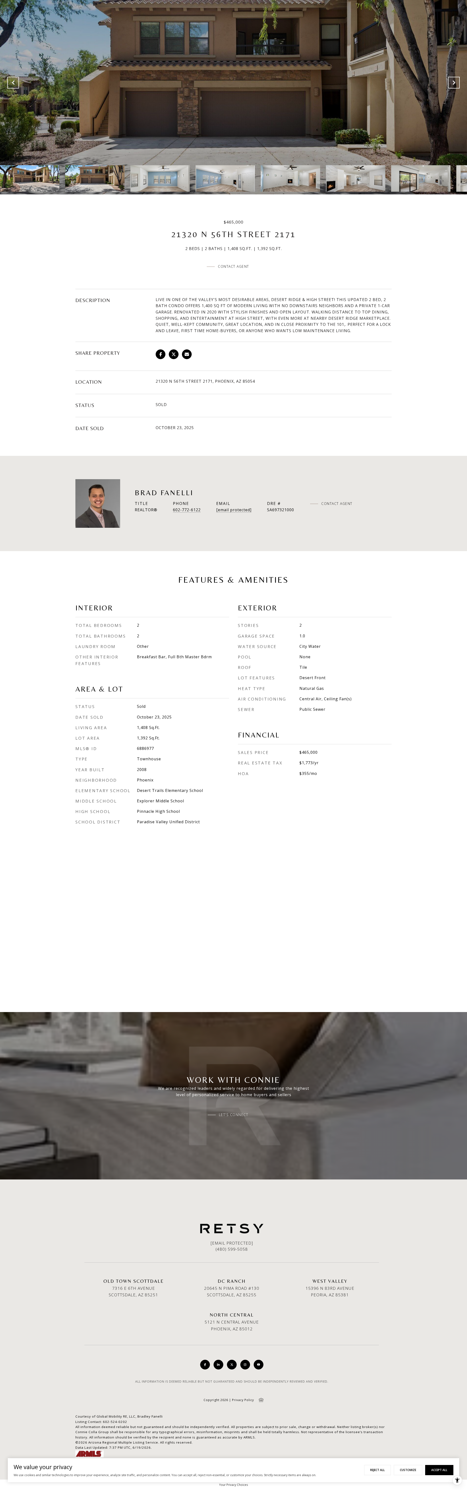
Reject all (377, 1470)
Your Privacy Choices (233, 1485)
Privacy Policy (243, 1400)
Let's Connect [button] (233, 1115)
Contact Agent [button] (233, 266)
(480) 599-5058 (232, 1249)
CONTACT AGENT (336, 504)
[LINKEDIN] (218, 1364)
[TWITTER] (232, 1364)
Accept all (439, 1470)
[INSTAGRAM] (245, 1364)
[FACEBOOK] (205, 1364)
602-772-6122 (187, 509)
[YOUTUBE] (258, 1364)
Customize (408, 1470)
